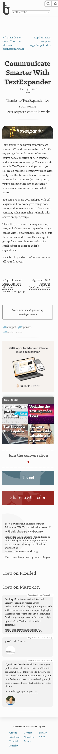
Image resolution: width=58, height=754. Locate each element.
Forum (27, 741)
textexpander (15, 332)
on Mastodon (26, 587)
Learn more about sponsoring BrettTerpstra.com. (27, 312)
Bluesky (40, 544)
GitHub (12, 531)
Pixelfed (13, 741)
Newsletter (29, 737)
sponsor (26, 327)
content (14, 557)
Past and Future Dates (26, 237)
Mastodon (22, 531)
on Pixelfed (24, 573)
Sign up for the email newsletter (21, 536)
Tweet (28, 92)
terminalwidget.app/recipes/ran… (22, 691)
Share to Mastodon (28, 497)
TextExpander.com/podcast (25, 257)
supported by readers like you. (35, 557)
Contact (28, 732)
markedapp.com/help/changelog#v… (23, 629)
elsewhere (37, 531)
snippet (11, 327)
